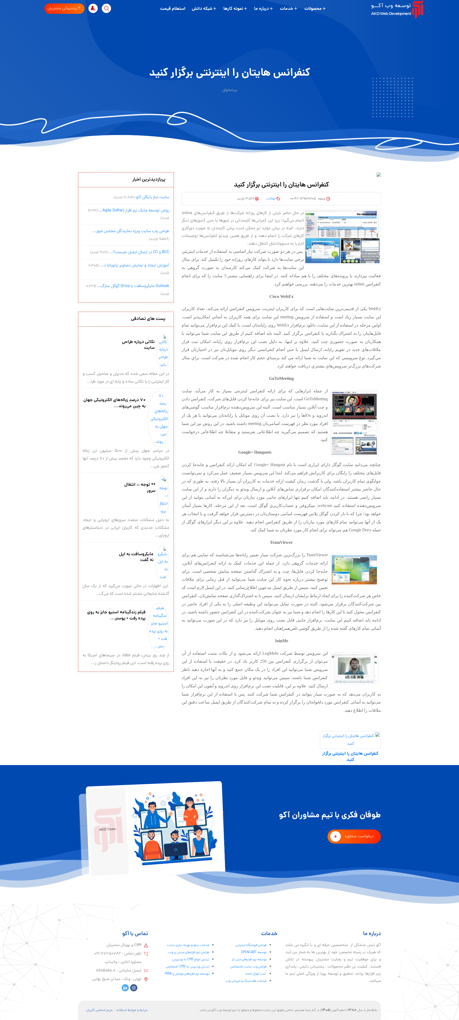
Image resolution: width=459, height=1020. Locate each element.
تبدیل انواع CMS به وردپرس (190, 959)
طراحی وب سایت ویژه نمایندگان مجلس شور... (130, 231)
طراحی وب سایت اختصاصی (248, 966)
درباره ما (261, 9)
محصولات (313, 9)
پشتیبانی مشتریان (62, 8)
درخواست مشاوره (359, 836)
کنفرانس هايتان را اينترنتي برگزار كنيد (350, 757)
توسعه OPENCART (254, 952)
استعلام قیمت (172, 9)
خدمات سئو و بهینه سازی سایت (188, 945)
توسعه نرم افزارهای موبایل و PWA (187, 973)
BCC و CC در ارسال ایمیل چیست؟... (139, 252)
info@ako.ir (106, 971)
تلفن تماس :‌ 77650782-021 (117, 954)
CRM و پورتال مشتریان (124, 945)
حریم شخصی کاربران (99, 1010)
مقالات (270, 198)
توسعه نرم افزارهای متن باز (249, 959)
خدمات (286, 9)
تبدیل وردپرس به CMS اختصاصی (187, 966)
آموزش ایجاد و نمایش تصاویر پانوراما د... (134, 265)
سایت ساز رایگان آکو (152, 197)
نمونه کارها (233, 9)
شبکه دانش (202, 9)
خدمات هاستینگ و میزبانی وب (246, 981)
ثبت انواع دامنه (256, 973)
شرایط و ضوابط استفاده (132, 1010)
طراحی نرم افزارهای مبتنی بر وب (188, 952)
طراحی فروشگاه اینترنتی (251, 945)
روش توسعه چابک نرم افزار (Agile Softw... (134, 210)
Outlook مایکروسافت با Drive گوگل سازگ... (133, 286)
